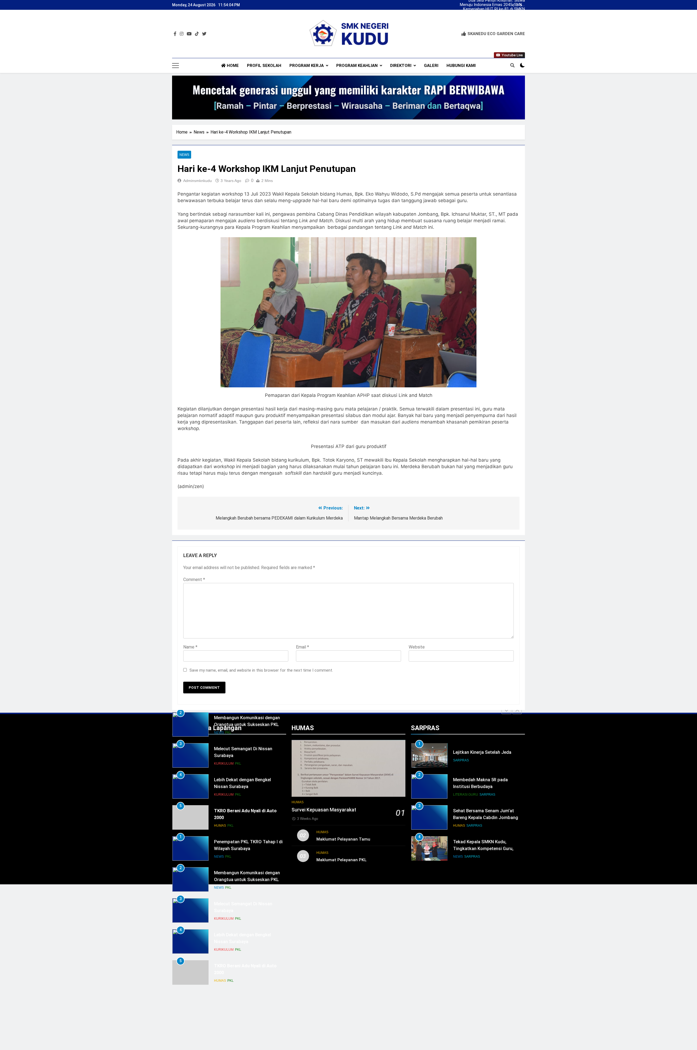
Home (232, 65)
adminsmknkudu (197, 180)
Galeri (431, 65)
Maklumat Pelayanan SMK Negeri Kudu (495, 13)
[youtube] (189, 34)
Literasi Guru (465, 794)
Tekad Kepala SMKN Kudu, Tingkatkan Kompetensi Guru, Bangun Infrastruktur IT (483, 848)
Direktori (400, 65)
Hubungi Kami (461, 65)
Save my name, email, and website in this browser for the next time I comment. (261, 670)
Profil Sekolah (264, 65)
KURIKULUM (224, 763)
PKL (228, 732)
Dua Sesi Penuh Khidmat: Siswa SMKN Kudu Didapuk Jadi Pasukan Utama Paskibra (494, 18)
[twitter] (204, 34)
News (184, 155)
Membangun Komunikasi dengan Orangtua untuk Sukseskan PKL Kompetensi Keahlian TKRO (247, 724)
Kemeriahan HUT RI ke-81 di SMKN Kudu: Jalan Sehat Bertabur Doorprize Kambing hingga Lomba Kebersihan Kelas (494, 9)
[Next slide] (521, 5)
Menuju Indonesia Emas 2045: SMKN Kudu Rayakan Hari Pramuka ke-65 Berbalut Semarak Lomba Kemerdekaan (492, 5)
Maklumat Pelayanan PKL (341, 859)
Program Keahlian (357, 65)
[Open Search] (512, 65)
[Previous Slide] (506, 710)
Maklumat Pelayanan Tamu (343, 839)
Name (190, 647)
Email (302, 647)
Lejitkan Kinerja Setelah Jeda (482, 752)
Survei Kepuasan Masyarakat (324, 810)
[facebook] (175, 34)
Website (417, 647)
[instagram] (181, 34)
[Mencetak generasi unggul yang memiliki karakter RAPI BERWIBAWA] (348, 97)
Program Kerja (306, 65)
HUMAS (220, 825)
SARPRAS (461, 760)
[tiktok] (196, 34)
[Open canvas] (175, 65)
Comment (194, 579)
